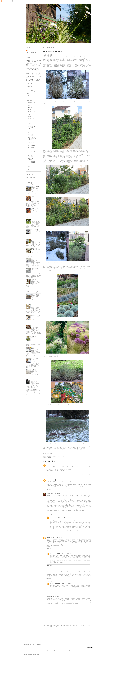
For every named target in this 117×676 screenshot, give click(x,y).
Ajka (48, 465)
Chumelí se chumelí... (31, 159)
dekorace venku (32, 61)
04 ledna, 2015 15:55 (54, 493)
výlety (28, 80)
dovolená (27, 64)
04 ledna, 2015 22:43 (65, 517)
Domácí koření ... (35, 208)
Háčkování (28, 65)
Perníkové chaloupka (30, 70)
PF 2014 (39, 70)
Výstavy (36, 80)
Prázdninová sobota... (34, 259)
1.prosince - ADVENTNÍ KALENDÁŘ (35, 249)
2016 (28, 99)
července (30, 111)
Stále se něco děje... (31, 150)
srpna (29, 109)
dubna (29, 116)
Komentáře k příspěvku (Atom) (73, 636)
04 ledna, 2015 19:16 (56, 537)
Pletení (30, 72)
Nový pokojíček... (35, 229)
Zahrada (49, 457)
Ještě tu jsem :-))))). (34, 269)
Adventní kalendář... (34, 305)
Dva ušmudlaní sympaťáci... (31, 162)
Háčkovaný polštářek (33, 370)
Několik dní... (35, 186)
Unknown (48, 537)
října (29, 105)
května (30, 114)
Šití (36, 73)
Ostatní (34, 69)
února (29, 120)
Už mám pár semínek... (31, 165)
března (30, 118)
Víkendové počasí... (33, 337)
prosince (30, 102)
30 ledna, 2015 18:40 (56, 596)
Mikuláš (36, 68)
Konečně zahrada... (34, 220)
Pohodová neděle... (33, 280)
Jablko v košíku (51, 480)
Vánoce (28, 76)
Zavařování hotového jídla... (35, 326)
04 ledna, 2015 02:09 (54, 465)
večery (30, 78)
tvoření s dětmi (35, 74)
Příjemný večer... (32, 132)
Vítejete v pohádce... (31, 156)
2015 (28, 100)
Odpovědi (50, 514)
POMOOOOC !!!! (31, 143)
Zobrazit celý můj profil (32, 52)
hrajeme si (36, 65)
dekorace (39, 60)
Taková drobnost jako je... (35, 240)
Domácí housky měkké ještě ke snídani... (32, 138)
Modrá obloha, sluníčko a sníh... (31, 127)
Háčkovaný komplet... (31, 131)
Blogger (71, 650)
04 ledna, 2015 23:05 (65, 553)
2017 (28, 97)
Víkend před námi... (31, 124)
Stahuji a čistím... (31, 142)
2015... (30, 166)
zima (34, 85)
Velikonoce (38, 78)
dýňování (36, 64)
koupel (31, 67)
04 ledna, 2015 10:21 (62, 480)
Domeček (33, 63)
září (29, 107)
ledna (29, 121)
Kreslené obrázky (35, 379)
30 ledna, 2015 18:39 (56, 570)
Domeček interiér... (34, 348)
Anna (48, 493)
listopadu (31, 104)
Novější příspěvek (48, 632)
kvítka (37, 67)
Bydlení (28, 60)
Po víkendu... (31, 147)
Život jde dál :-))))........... (33, 152)
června (30, 113)
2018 (28, 95)
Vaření (39, 76)
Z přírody (37, 82)
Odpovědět (49, 475)
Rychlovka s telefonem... (32, 389)
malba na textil (29, 68)
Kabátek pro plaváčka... (31, 135)
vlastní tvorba (33, 79)
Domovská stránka (67, 632)
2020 (28, 93)
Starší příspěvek (86, 632)
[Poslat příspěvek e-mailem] (63, 456)
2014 (28, 169)
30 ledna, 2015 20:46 (65, 583)
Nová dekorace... (32, 145)
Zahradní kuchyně (35, 315)
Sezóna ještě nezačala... (34, 359)
